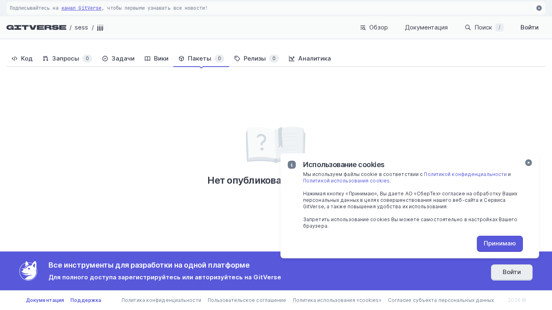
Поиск (487, 27)
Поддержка (85, 300)
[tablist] (276, 58)
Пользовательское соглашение (247, 300)
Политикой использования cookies (346, 181)
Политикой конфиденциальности (465, 174)
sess (81, 27)
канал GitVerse (81, 8)
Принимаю (500, 243)
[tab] (22, 58)
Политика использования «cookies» (337, 300)
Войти (529, 27)
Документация (426, 27)
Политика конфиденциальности (161, 300)
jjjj (100, 27)
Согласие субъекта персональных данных (441, 300)
